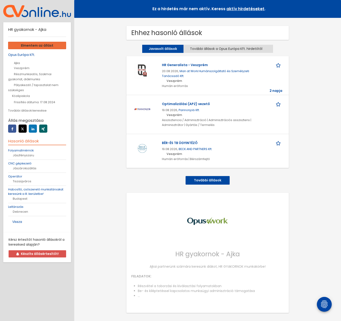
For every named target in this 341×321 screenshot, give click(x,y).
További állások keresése (27, 110)
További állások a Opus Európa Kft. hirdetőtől (226, 48)
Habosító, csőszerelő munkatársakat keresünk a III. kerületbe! (35, 191)
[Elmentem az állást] (279, 65)
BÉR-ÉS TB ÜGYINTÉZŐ (180, 143)
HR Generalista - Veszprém (185, 65)
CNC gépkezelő (20, 163)
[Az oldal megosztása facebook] (12, 129)
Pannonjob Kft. (189, 110)
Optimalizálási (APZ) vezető (186, 104)
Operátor (15, 176)
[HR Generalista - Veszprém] (142, 70)
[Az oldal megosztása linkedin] (33, 129)
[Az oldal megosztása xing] (43, 129)
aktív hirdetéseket (245, 9)
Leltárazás (15, 207)
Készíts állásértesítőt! (40, 253)
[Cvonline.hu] (37, 11)
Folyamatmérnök (21, 150)
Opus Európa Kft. (21, 54)
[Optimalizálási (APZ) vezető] (142, 109)
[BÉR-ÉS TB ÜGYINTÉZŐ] (142, 148)
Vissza (17, 221)
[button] (334, 9)
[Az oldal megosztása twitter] (23, 129)
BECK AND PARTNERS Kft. (195, 149)
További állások (207, 180)
